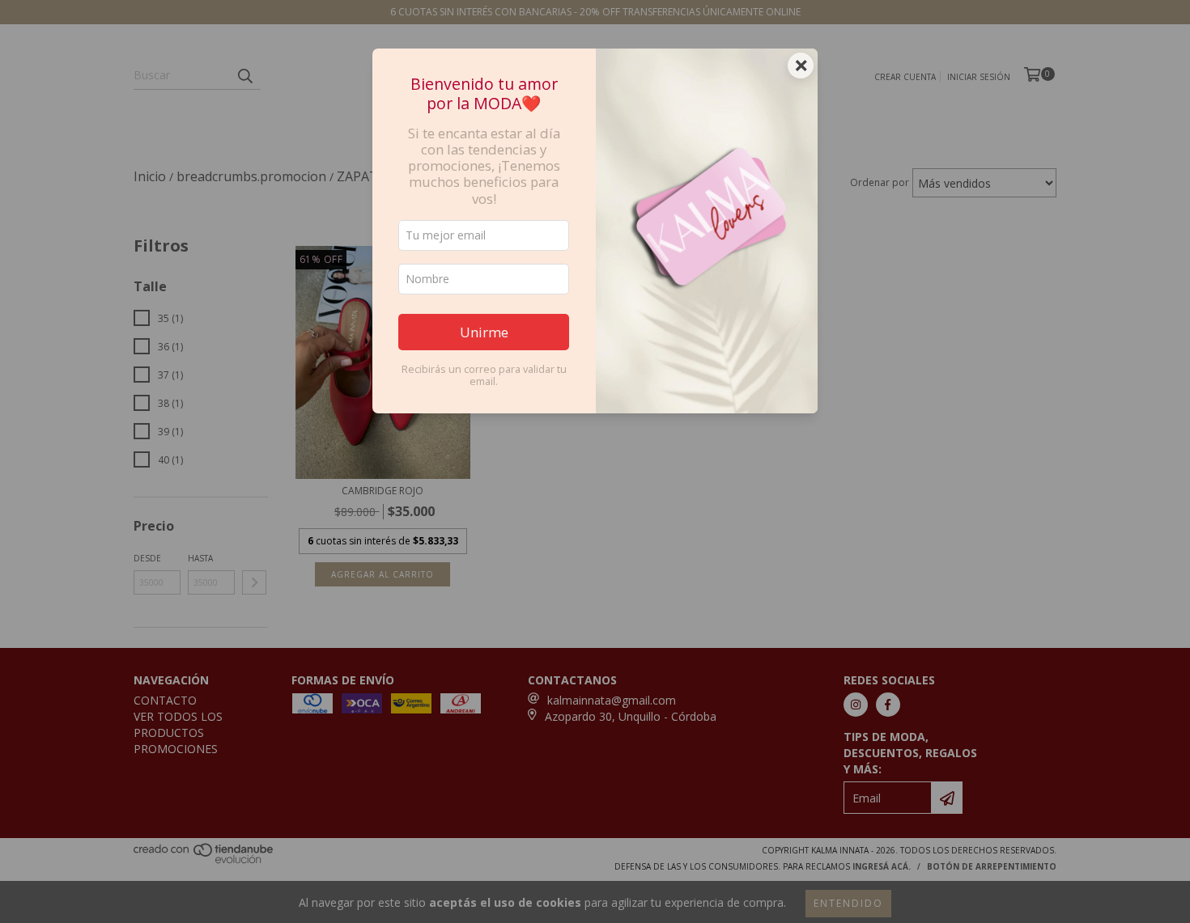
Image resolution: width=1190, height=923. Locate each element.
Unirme (484, 332)
